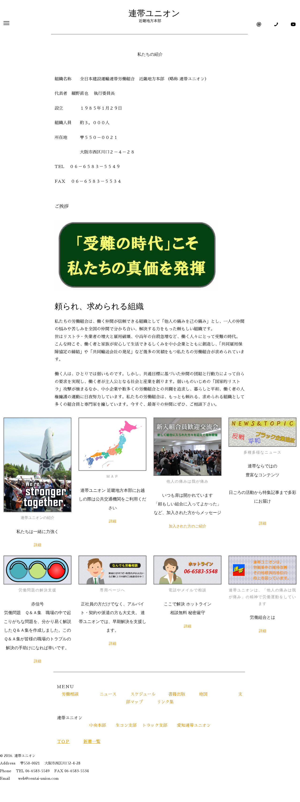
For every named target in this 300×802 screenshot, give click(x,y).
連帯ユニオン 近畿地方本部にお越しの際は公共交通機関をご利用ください (112, 499)
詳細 (37, 545)
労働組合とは (262, 617)
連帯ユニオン (150, 16)
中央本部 (99, 725)
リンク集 (167, 702)
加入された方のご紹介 (187, 526)
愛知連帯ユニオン (190, 725)
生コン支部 (126, 725)
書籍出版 (176, 694)
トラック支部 (154, 725)
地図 (212, 694)
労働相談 (70, 694)
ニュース (106, 694)
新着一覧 (91, 741)
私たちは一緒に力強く (37, 531)
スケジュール (143, 694)
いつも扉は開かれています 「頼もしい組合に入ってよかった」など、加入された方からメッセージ (187, 504)
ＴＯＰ (63, 741)
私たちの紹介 (150, 54)
